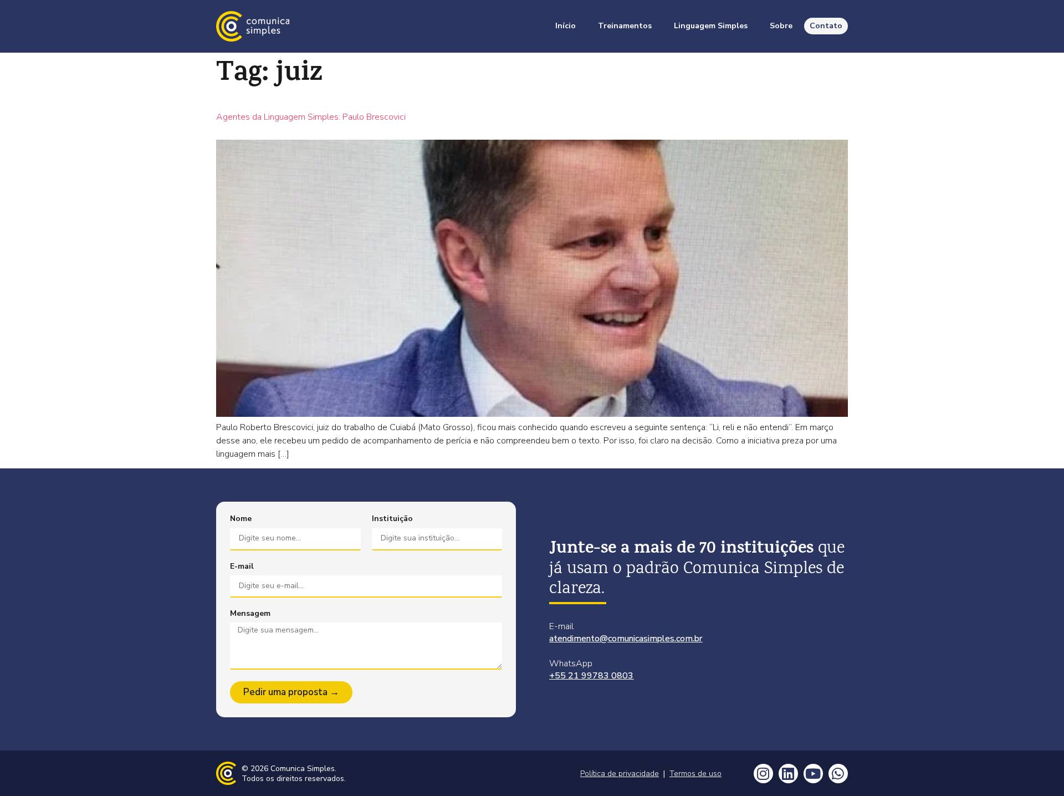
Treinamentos (625, 26)
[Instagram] (763, 773)
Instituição (392, 519)
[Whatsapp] (838, 773)
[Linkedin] (788, 773)
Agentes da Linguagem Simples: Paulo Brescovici (311, 117)
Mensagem (250, 614)
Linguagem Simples (711, 26)
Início (565, 26)
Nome (241, 519)
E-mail (242, 567)
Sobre (781, 26)
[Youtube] (813, 773)
